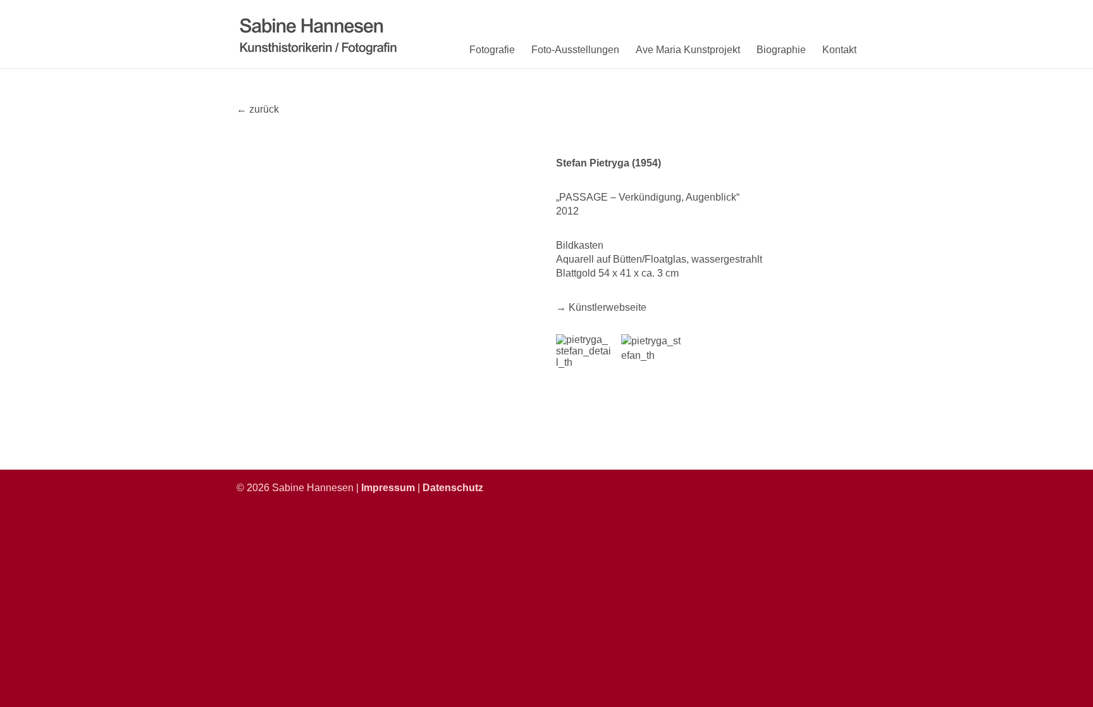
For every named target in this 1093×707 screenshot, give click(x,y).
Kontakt (839, 49)
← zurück (258, 109)
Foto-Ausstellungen (575, 49)
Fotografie (492, 49)
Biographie (781, 49)
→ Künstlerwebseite (601, 307)
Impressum (388, 487)
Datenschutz (453, 487)
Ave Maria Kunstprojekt (688, 49)
